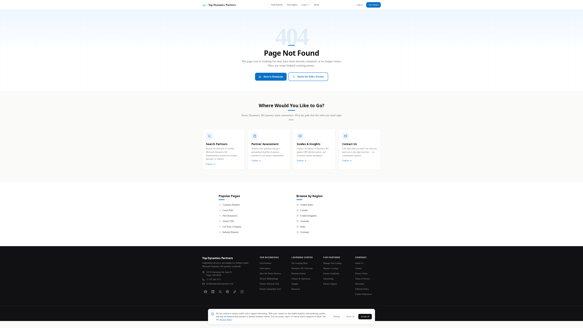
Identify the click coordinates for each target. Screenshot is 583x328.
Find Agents (292, 5)
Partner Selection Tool (269, 284)
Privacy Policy (361, 273)
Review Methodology (269, 279)
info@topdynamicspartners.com (220, 284)
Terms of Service (362, 279)
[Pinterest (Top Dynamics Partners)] (227, 291)
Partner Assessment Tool (270, 289)
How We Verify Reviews (270, 273)
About (316, 5)
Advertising (328, 279)
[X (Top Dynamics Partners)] (220, 291)
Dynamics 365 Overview (302, 268)
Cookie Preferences (363, 294)
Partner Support (330, 284)
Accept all (365, 316)
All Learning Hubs (300, 263)
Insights (295, 284)
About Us (359, 263)
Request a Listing (330, 268)
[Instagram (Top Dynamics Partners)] (242, 291)
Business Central (299, 273)
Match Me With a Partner (310, 76)
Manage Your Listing (332, 263)
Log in (360, 5)
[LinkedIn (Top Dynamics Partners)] (213, 291)
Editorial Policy (362, 289)
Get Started (373, 5)
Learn (304, 5)
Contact (358, 268)
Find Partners (277, 5)
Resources (296, 289)
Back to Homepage (273, 76)
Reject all (350, 316)
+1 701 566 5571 (213, 279)
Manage (336, 316)
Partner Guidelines (331, 273)
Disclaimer (359, 284)
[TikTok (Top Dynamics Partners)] (234, 291)
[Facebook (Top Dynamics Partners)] (205, 291)
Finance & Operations (301, 279)
